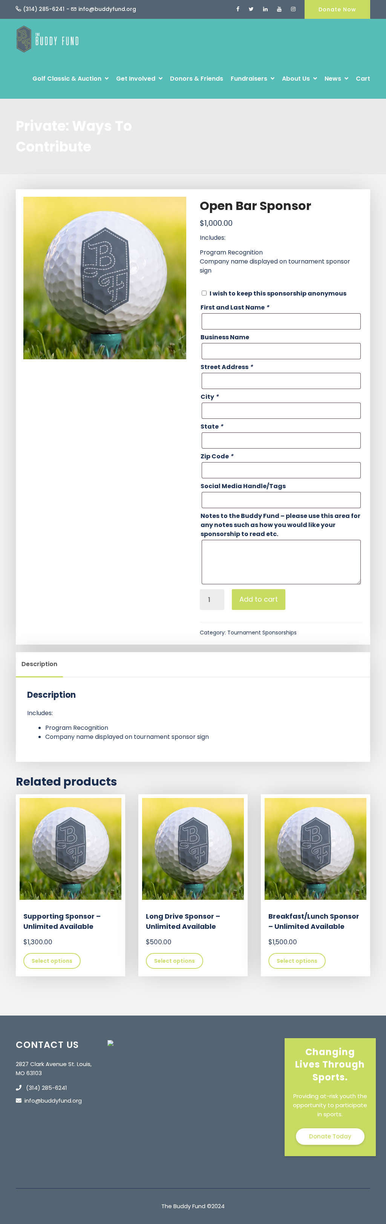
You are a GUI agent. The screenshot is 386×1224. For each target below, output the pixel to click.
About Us (296, 78)
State (212, 426)
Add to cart (258, 599)
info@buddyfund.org (107, 9)
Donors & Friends (196, 78)
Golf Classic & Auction (67, 78)
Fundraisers (250, 78)
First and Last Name (235, 307)
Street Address (227, 367)
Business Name (225, 337)
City (210, 396)
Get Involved (136, 78)
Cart (363, 78)
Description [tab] (39, 664)
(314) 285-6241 (43, 9)
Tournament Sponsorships (262, 632)
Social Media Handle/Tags (243, 486)
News (334, 78)
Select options (52, 961)
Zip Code (217, 456)
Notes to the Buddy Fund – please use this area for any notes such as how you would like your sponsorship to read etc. (280, 525)
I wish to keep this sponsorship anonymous (278, 293)
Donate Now (337, 9)
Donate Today (330, 1136)
